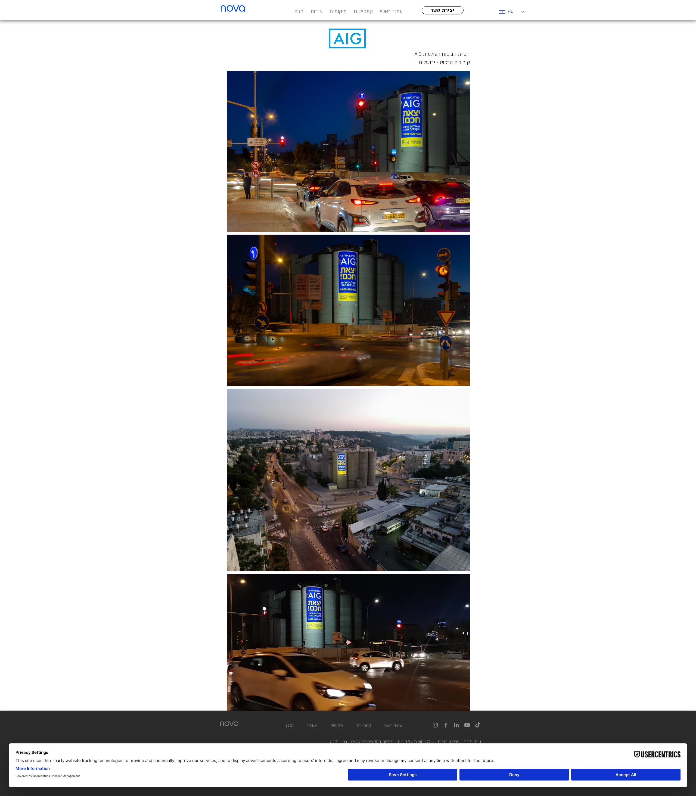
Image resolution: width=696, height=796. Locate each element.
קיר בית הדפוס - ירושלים (444, 62)
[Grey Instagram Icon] (435, 725)
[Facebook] (446, 725)
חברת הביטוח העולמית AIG (441, 54)
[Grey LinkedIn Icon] (456, 725)
